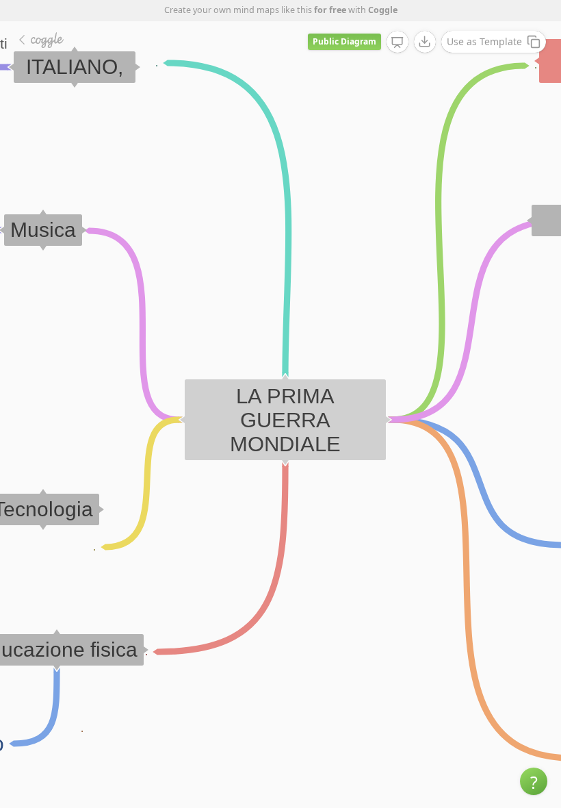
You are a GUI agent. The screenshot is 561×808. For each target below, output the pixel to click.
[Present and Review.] (397, 42)
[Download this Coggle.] (425, 42)
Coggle (382, 10)
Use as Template (484, 41)
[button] (533, 781)
